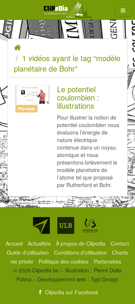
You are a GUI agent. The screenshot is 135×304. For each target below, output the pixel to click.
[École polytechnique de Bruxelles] (41, 225)
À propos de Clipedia (81, 243)
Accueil (15, 243)
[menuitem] (15, 243)
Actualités (40, 243)
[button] (123, 10)
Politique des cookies (64, 261)
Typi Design (104, 279)
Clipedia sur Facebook (71, 292)
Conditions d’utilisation (81, 252)
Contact (120, 243)
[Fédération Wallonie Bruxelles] (90, 225)
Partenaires (107, 261)
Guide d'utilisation (28, 252)
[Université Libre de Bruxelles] (66, 225)
